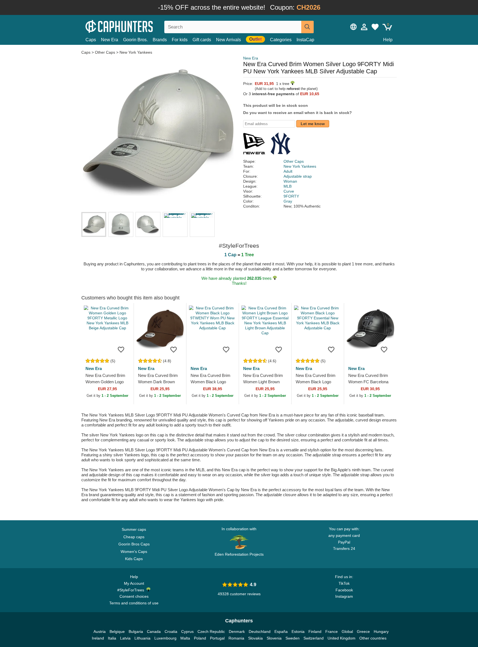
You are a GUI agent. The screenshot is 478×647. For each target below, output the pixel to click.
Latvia (125, 638)
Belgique (117, 631)
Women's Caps (134, 551)
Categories (281, 39)
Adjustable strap (298, 176)
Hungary (381, 631)
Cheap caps (133, 537)
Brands (160, 39)
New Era (109, 39)
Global (347, 631)
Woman (290, 181)
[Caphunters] (133, 26)
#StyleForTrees (131, 590)
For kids (180, 39)
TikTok (344, 583)
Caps (90, 39)
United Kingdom (341, 638)
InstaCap (305, 39)
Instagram (344, 596)
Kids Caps (134, 559)
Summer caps (134, 529)
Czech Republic (211, 631)
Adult (288, 171)
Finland (314, 631)
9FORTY (291, 196)
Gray (288, 201)
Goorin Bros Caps (134, 544)
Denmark (237, 631)
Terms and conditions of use (134, 603)
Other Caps (105, 52)
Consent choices (134, 596)
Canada (154, 631)
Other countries (372, 638)
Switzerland (313, 638)
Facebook (344, 590)
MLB (288, 186)
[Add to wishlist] (121, 349)
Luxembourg (165, 638)
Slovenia (274, 638)
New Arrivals (228, 39)
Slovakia (255, 638)
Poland (200, 638)
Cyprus (187, 631)
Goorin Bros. (135, 39)
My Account (134, 583)
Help (388, 39)
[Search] (307, 27)
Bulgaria (136, 631)
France (331, 631)
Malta (185, 638)
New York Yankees (135, 52)
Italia (112, 638)
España (281, 631)
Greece (363, 631)
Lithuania (142, 638)
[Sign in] (364, 27)
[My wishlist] (375, 27)
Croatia (171, 631)
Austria (99, 631)
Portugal (217, 638)
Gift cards (202, 39)
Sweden (292, 638)
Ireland (98, 638)
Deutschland (260, 631)
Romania (236, 638)
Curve (289, 191)
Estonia (298, 631)
